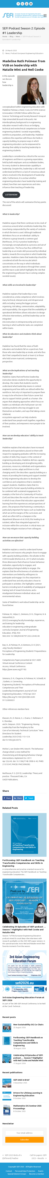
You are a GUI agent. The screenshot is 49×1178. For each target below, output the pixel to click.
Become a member (36, 1174)
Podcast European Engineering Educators (27, 53)
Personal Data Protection (25, 1171)
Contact (9, 1171)
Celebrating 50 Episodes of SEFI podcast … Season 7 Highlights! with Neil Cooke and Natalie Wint (24, 930)
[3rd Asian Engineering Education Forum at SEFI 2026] (24, 972)
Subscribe (24, 1140)
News (7, 53)
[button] (45, 15)
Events (40, 1171)
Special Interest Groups (17, 1174)
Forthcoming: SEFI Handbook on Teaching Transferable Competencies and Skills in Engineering (23, 863)
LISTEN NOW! (11, 195)
